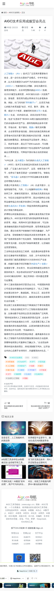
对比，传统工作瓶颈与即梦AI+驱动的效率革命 (39, 483)
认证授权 (27, 544)
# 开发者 (43, 370)
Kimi (23, 522)
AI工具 (6, 386)
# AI (27, 358)
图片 (6, 115)
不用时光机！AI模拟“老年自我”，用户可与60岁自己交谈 (13, 483)
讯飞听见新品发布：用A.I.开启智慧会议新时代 (40, 461)
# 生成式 (28, 374)
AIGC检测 (12, 516)
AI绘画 (23, 510)
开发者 (22, 206)
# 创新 (31, 366)
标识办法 (15, 537)
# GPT (32, 362)
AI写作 (16, 510)
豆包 (21, 519)
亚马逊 (14, 177)
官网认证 (27, 533)
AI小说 (31, 516)
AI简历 (41, 513)
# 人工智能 (10, 366)
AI (18, 73)
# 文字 (8, 374)
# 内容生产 (22, 366)
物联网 (38, 189)
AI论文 (34, 513)
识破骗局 (15, 544)
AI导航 (14, 519)
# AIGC (35, 358)
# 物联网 (17, 374)
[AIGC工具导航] (27, 4)
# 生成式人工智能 (12, 378)
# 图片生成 (10, 370)
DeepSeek (41, 519)
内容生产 (35, 263)
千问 (27, 519)
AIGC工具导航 (39, 389)
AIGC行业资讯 (14, 12)
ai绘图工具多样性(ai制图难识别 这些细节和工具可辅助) (13, 461)
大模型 (20, 160)
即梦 (33, 519)
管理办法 (15, 533)
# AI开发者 (10, 362)
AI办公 (38, 510)
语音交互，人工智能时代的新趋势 (12, 439)
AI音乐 (26, 513)
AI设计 (11, 513)
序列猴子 (30, 102)
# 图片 (40, 366)
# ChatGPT (22, 362)
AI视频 (31, 510)
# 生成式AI (39, 374)
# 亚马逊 (41, 362)
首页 (5, 12)
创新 (44, 263)
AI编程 (39, 516)
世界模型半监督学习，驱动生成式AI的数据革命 (39, 439)
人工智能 (8, 73)
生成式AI (12, 206)
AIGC (8, 86)
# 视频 (25, 378)
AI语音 (18, 513)
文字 (38, 110)
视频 (31, 127)
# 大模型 (21, 370)
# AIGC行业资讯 (16, 358)
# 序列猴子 (32, 370)
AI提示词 (22, 516)
